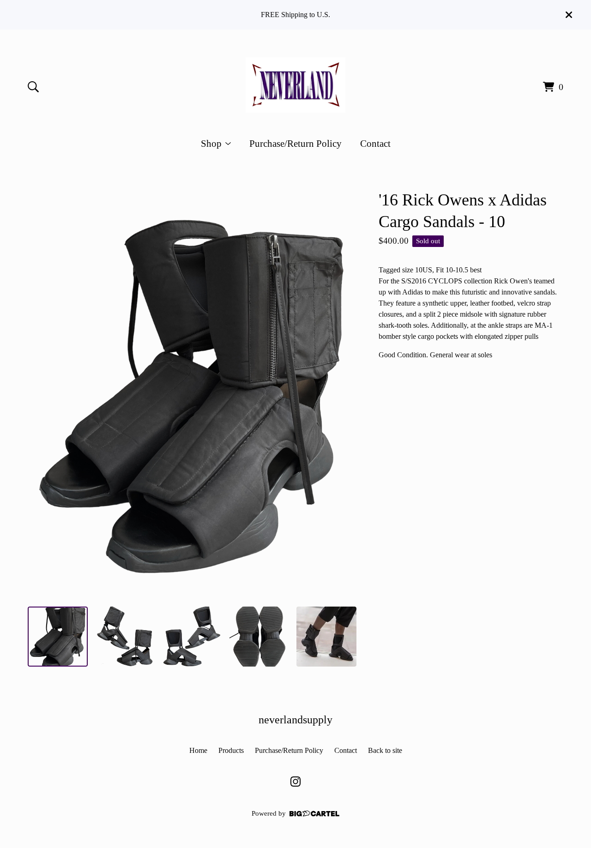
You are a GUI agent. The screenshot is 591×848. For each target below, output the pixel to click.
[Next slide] (343, 394)
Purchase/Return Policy (295, 143)
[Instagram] (295, 781)
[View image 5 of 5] (326, 637)
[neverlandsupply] (295, 85)
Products (231, 750)
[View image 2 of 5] (125, 637)
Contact (375, 143)
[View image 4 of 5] (259, 637)
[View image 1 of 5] (58, 637)
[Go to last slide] (40, 394)
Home (198, 750)
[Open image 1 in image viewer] (192, 394)
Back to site (385, 750)
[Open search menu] (33, 86)
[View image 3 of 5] (192, 637)
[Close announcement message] (568, 14)
